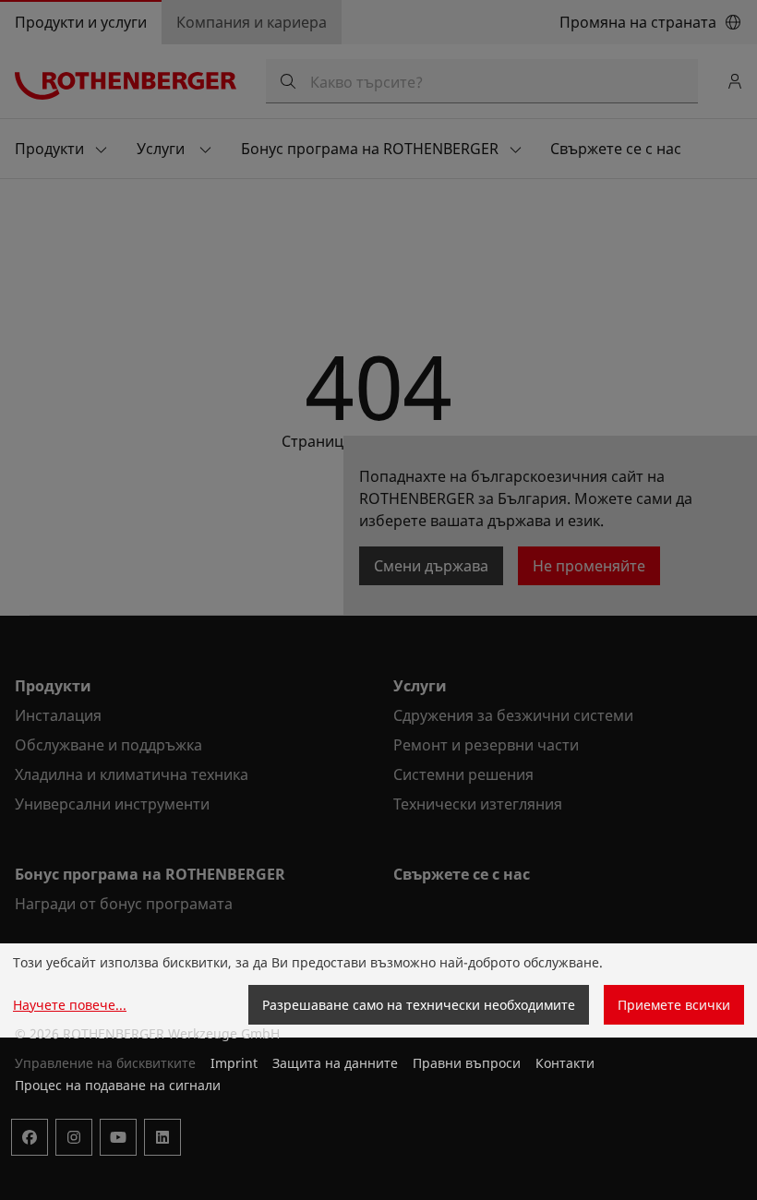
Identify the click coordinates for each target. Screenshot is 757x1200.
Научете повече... (69, 1005)
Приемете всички (674, 1005)
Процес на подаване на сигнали (118, 1085)
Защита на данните (335, 1063)
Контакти (565, 1063)
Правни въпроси (467, 1063)
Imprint (234, 1063)
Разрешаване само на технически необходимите (418, 1005)
